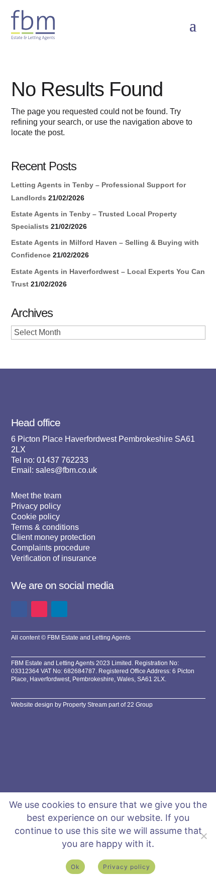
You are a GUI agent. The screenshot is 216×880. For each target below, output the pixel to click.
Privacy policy (36, 506)
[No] (203, 836)
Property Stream (85, 704)
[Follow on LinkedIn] (59, 609)
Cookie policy (35, 516)
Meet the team (36, 495)
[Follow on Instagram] (39, 609)
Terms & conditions (45, 527)
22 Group (140, 704)
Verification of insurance (53, 558)
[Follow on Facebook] (19, 609)
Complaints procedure (50, 547)
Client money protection (53, 537)
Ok (75, 866)
